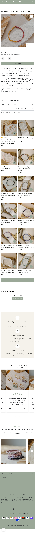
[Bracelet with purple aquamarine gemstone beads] (26, 236)
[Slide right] (32, 1)
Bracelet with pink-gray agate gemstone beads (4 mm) (8, 195)
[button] (16, 416)
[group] (13, 451)
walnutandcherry (15, 525)
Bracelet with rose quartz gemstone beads (8, 167)
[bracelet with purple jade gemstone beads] (9, 211)
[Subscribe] (33, 491)
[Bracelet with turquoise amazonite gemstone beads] (26, 261)
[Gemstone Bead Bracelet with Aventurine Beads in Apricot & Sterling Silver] (9, 128)
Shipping (8, 54)
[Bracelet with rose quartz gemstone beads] (9, 157)
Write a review (17, 298)
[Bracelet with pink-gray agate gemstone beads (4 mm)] (9, 184)
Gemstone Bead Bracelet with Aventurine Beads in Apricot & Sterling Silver (8, 141)
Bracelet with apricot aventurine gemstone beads (25, 138)
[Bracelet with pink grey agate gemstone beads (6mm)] (26, 157)
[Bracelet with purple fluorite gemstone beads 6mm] (9, 236)
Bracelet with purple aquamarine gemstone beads (26, 246)
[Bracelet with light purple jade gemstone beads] (26, 184)
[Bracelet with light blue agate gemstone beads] (9, 261)
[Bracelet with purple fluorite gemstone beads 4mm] (26, 211)
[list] (17, 336)
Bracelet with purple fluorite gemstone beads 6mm (9, 246)
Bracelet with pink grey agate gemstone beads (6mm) (24, 168)
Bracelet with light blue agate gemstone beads (7, 271)
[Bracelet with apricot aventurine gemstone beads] (26, 128)
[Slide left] (2, 1)
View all (17, 280)
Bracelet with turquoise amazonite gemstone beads (25, 271)
